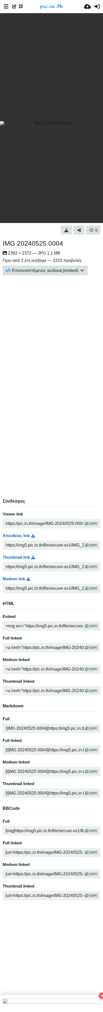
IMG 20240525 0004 (33, 243)
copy (92, 523)
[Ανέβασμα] (87, 6)
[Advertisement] (51, 67)
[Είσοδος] (96, 6)
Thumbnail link (16, 557)
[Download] (66, 230)
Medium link (14, 579)
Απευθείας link (16, 536)
